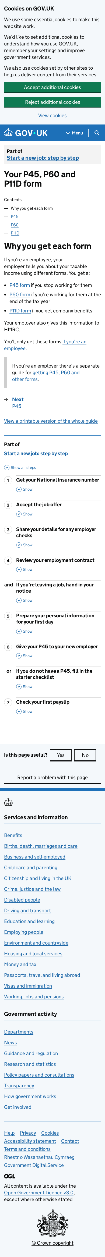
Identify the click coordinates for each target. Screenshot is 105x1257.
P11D (15, 233)
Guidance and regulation (31, 1053)
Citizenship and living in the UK (37, 878)
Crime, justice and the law (32, 889)
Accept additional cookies (52, 87)
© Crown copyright (53, 1243)
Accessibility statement (30, 1141)
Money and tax (20, 964)
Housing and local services (33, 953)
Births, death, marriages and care (41, 846)
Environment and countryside (36, 943)
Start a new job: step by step (43, 157)
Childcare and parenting (30, 867)
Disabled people (22, 900)
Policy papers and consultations (39, 1075)
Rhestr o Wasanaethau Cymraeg (39, 1157)
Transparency (19, 1085)
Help (9, 1133)
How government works (30, 1096)
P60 (15, 224)
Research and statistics (30, 1064)
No (89, 755)
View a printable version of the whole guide (51, 421)
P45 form (19, 285)
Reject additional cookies (52, 102)
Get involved (18, 1107)
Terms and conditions (27, 1149)
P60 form (19, 294)
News (10, 1042)
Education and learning (29, 921)
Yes (64, 755)
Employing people (23, 932)
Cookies (50, 1133)
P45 (14, 216)
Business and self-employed (34, 857)
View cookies (52, 115)
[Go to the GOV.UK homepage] (26, 133)
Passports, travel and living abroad (42, 975)
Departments (18, 1032)
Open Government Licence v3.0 (39, 1193)
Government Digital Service (34, 1165)
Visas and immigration (28, 986)
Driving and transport (27, 910)
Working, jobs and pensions (34, 997)
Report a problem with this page (52, 777)
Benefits (13, 835)
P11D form (20, 311)
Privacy (28, 1133)
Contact (70, 1141)
